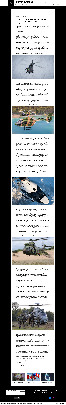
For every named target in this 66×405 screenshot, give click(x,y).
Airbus (24, 358)
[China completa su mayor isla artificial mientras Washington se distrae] (47, 377)
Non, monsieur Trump (31, 382)
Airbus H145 (32, 358)
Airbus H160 (18, 360)
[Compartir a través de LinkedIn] (21, 365)
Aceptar (62, 403)
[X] (52, 398)
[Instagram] (54, 398)
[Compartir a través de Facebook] (16, 365)
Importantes (23, 362)
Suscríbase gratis (13, 390)
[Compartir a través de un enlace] (23, 365)
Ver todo (53, 371)
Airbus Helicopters (19, 358)
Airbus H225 (37, 358)
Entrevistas (20, 362)
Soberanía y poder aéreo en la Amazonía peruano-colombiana (18, 383)
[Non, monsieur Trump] (33, 377)
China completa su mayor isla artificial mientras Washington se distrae (47, 383)
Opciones (57, 403)
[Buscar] (58, 4)
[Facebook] (50, 398)
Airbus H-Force (43, 358)
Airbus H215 (23, 360)
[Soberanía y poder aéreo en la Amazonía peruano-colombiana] (18, 377)
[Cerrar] (64, 403)
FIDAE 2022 (28, 358)
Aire (17, 362)
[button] (23, 5)
